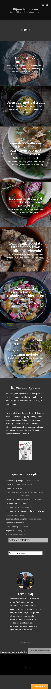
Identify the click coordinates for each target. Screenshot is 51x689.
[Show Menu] (42, 5)
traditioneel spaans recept (17, 526)
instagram (29, 662)
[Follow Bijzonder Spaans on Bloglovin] (25, 459)
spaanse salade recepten (16, 519)
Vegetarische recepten (15, 530)
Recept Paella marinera (32, 499)
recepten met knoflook (16, 511)
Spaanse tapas (35, 519)
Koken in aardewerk (23, 484)
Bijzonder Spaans (25, 9)
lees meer (25, 642)
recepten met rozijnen (15, 515)
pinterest (25, 662)
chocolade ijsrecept (14, 480)
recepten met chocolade (16, 503)
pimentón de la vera (15, 488)
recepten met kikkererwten (17, 507)
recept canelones (13, 499)
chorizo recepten (32, 480)
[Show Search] (46, 5)
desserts (9, 484)
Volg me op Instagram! (39, 651)
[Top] (25, 667)
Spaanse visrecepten (15, 522)
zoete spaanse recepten (16, 534)
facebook (21, 662)
